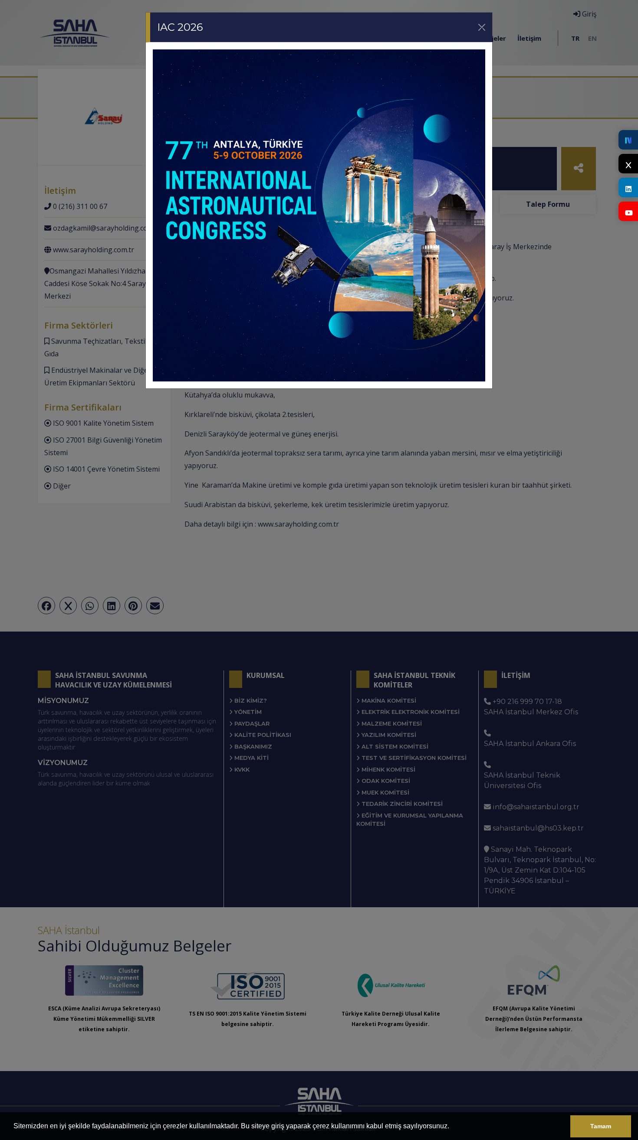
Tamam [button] (600, 1126)
